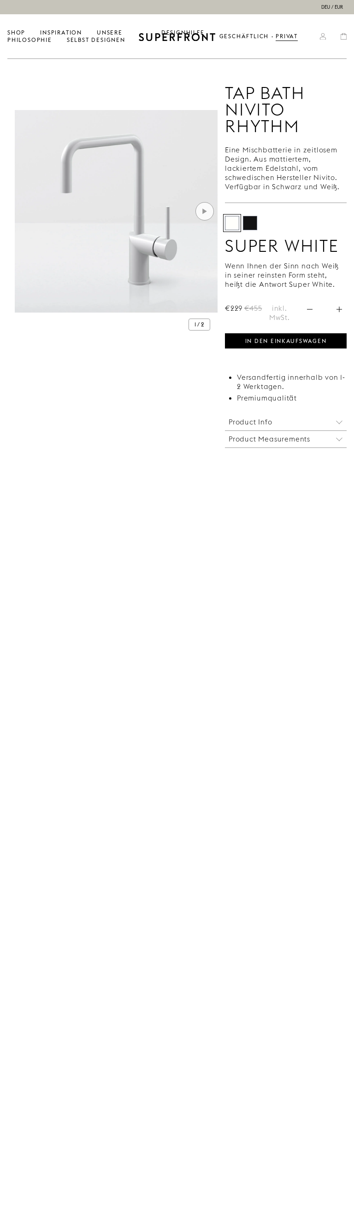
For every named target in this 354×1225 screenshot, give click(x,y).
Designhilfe (183, 32)
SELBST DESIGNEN (96, 39)
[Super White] (232, 223)
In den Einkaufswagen (286, 340)
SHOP (16, 32)
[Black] (250, 223)
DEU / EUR (332, 7)
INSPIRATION (61, 32)
